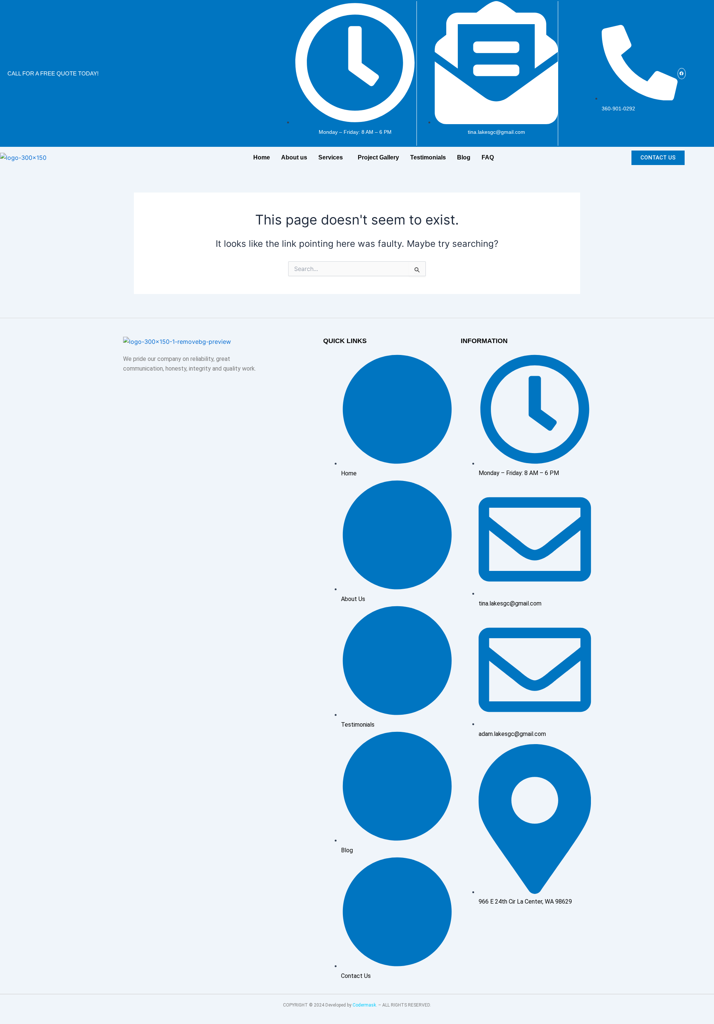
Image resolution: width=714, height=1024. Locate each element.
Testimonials (428, 157)
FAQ (488, 157)
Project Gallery (378, 157)
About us (294, 157)
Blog (463, 157)
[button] (332, 157)
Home (261, 157)
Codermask (364, 1005)
